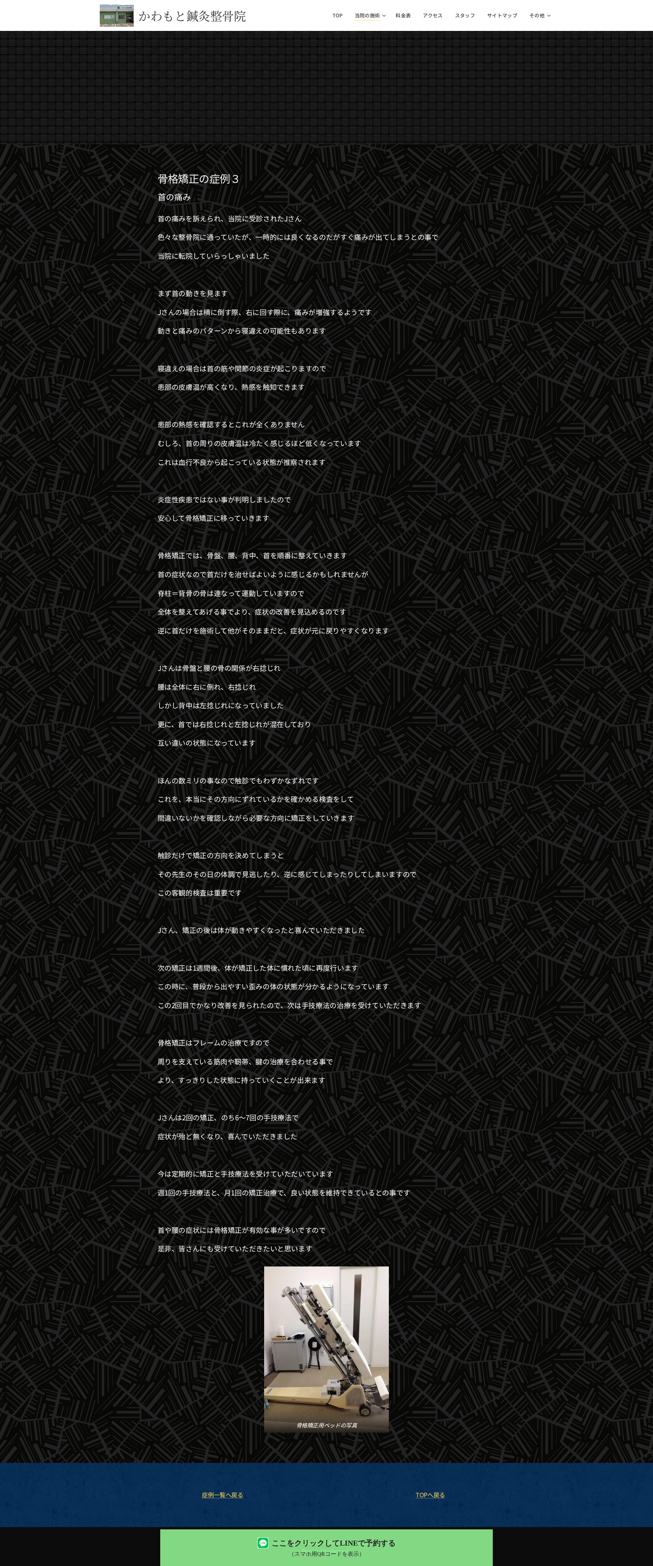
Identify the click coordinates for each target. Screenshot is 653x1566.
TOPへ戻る (430, 1494)
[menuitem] (340, 15)
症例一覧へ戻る (222, 1494)
